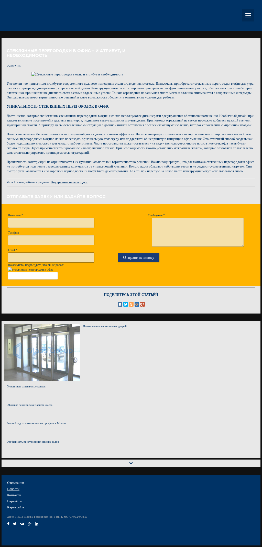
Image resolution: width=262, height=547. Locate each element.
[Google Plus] (142, 304)
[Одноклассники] (131, 304)
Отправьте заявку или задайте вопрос (56, 196)
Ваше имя (15, 215)
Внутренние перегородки (69, 182)
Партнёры (14, 501)
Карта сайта (16, 507)
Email (12, 250)
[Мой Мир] (137, 304)
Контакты (14, 495)
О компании (15, 483)
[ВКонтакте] (120, 304)
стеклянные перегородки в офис (217, 83)
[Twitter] (125, 304)
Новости (13, 489)
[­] (8, 524)
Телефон (13, 233)
